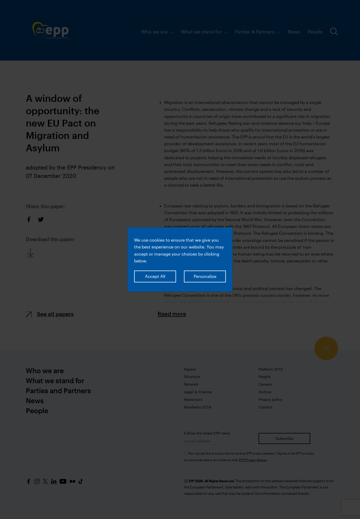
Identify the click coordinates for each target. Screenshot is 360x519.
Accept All (155, 276)
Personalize (205, 276)
